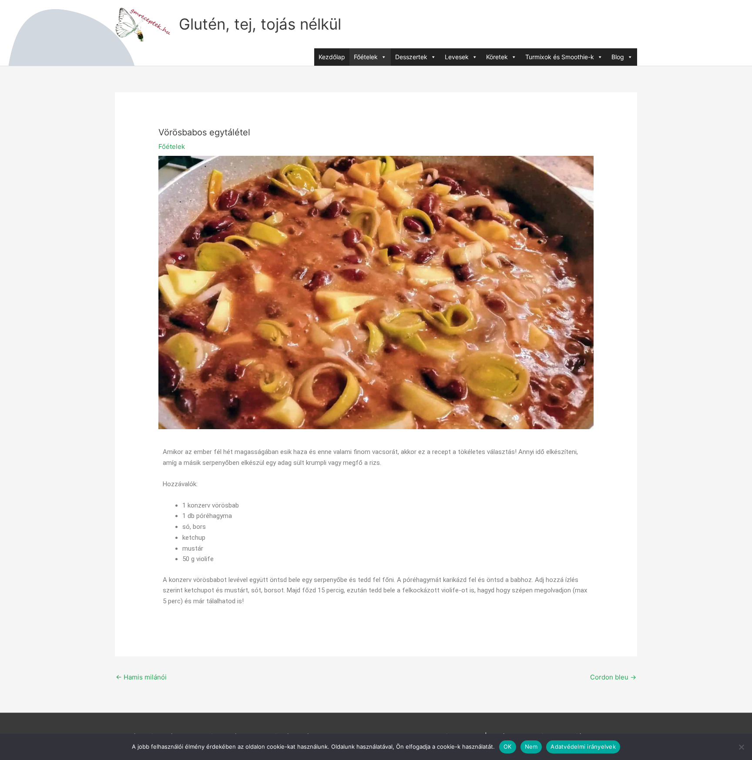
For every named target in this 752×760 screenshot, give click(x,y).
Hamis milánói (141, 677)
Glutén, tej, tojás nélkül (260, 24)
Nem (531, 746)
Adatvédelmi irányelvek (583, 746)
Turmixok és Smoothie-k (559, 57)
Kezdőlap (332, 57)
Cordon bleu (613, 677)
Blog (617, 57)
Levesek (457, 57)
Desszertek (411, 57)
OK (508, 746)
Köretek (497, 57)
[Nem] (741, 747)
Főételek (366, 57)
